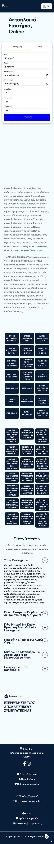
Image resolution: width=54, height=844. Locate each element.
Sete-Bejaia (27, 388)
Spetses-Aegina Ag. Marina (42, 400)
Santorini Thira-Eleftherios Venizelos (27, 363)
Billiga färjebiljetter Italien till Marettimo (27, 489)
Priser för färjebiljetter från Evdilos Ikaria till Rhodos (42, 520)
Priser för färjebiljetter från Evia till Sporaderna (12, 518)
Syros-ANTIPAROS (27, 413)
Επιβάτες (8, 89)
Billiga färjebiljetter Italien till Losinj (27, 463)
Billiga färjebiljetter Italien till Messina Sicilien (42, 504)
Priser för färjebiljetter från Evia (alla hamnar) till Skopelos (12, 436)
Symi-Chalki (11, 413)
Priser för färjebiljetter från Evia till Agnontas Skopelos (42, 436)
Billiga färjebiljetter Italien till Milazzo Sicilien (27, 518)
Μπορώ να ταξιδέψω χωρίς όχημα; (23, 641)
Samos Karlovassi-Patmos (11, 350)
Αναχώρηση (9, 71)
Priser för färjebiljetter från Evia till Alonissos (12, 463)
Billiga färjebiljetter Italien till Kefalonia (12, 450)
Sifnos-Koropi (11, 401)
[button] (44, 841)
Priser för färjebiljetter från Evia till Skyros (42, 489)
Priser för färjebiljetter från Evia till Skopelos (12, 490)
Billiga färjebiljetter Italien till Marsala (12, 503)
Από (5, 54)
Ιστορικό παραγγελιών (28, 801)
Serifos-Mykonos (42, 376)
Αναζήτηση (27, 117)
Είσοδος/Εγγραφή (28, 796)
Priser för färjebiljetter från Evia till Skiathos (27, 503)
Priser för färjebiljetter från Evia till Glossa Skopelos (42, 463)
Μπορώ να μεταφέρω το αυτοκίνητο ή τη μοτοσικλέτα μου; (22, 655)
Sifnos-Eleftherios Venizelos (42, 388)
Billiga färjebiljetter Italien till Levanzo (42, 450)
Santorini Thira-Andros (42, 350)
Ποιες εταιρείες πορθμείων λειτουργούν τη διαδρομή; (23, 613)
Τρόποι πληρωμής (28, 818)
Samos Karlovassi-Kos (27, 338)
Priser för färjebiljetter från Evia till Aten (27, 450)
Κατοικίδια (8, 98)
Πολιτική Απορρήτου (28, 784)
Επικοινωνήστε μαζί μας (28, 823)
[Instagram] (29, 764)
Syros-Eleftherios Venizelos (42, 413)
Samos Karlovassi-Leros (42, 338)
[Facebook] (25, 764)
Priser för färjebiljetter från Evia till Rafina (27, 477)
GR (48, 6)
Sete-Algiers (12, 388)
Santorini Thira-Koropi (12, 376)
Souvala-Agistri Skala (27, 401)
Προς (6, 63)
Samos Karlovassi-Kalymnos (11, 338)
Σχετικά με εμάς (28, 774)
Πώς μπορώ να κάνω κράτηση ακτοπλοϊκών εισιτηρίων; (20, 627)
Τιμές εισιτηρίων (16, 560)
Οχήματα (7, 106)
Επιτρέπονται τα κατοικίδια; (16, 668)
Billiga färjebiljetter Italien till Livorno (12, 477)
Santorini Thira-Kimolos (42, 363)
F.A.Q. (28, 813)
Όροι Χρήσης (27, 779)
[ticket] (27, 748)
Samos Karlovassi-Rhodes (27, 350)
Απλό (40, 47)
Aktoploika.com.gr (18, 256)
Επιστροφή (17, 47)
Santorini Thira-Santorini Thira (27, 375)
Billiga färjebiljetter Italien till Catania (27, 434)
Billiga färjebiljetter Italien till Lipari (42, 477)
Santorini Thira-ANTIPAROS (12, 363)
